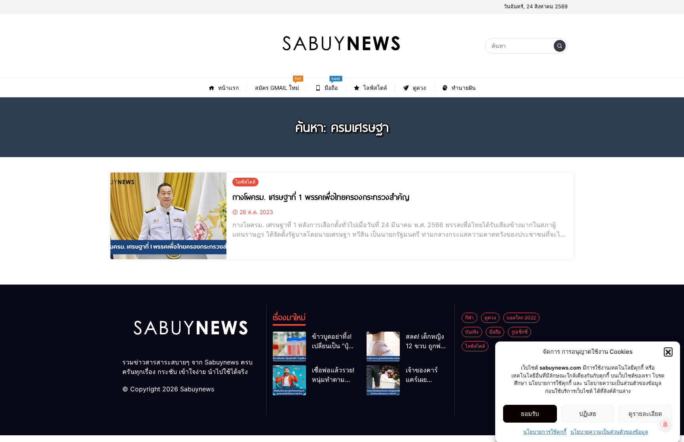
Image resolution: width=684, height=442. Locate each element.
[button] (668, 352)
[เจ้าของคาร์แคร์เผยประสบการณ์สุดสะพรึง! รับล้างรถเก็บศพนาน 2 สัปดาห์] (383, 380)
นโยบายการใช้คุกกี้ (544, 432)
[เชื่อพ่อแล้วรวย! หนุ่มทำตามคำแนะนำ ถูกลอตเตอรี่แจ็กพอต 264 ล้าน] (289, 380)
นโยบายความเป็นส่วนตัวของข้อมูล (609, 432)
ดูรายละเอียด (645, 413)
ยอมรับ (530, 413)
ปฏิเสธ (587, 413)
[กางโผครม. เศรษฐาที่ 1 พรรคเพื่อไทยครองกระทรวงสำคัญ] (168, 216)
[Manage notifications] (665, 424)
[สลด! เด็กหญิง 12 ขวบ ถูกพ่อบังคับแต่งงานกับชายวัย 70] (383, 346)
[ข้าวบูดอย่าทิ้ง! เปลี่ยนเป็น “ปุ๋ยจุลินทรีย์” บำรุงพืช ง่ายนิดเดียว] (289, 346)
